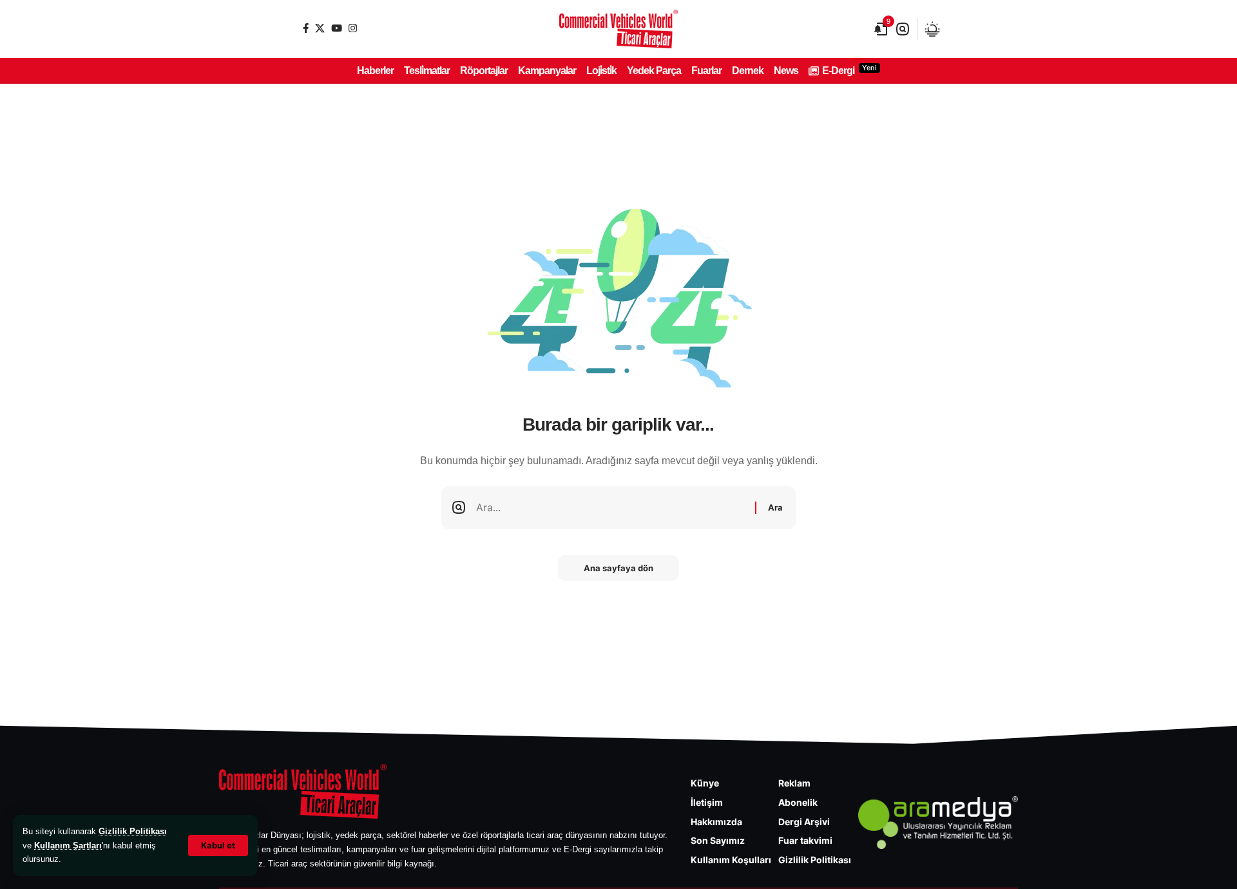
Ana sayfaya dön (618, 568)
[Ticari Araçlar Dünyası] (618, 29)
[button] (218, 845)
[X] (320, 28)
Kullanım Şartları (68, 845)
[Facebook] (306, 28)
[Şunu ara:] (610, 507)
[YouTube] (336, 28)
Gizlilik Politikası (133, 831)
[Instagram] (352, 28)
